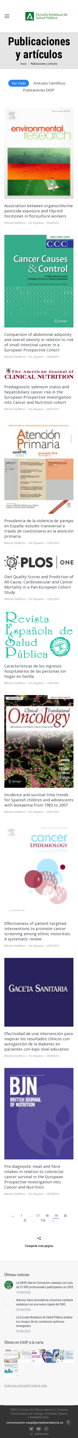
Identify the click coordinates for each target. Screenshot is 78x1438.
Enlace (33, 153)
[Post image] (8, 1285)
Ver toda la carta (37, 1385)
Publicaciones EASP (38, 90)
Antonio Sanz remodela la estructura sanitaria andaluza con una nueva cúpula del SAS (44, 1302)
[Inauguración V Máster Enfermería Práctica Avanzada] (67, 1356)
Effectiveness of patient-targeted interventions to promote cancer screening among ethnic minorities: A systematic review (37, 931)
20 (65, 1216)
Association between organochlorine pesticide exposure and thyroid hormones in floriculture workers (38, 211)
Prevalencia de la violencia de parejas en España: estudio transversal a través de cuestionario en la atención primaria (38, 528)
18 (47, 1216)
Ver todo (19, 83)
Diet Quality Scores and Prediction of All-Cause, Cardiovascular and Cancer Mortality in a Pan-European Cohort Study (38, 584)
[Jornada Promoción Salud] (11, 1356)
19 (56, 1216)
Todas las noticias (15, 1385)
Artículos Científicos (49, 83)
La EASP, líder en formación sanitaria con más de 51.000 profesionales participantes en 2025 (44, 1285)
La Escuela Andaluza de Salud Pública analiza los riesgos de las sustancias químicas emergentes (44, 1322)
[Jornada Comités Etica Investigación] (53, 1356)
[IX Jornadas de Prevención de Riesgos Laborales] (11, 1370)
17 (37, 1216)
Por (36, 222)
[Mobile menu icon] (7, 16)
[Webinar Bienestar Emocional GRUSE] (39, 1356)
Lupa (45, 153)
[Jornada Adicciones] (25, 1356)
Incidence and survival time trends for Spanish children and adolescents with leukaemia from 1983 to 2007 (38, 800)
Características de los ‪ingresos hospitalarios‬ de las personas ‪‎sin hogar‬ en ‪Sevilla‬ (35, 671)
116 (43, 1220)
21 (25, 1220)
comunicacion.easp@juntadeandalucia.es (34, 1422)
